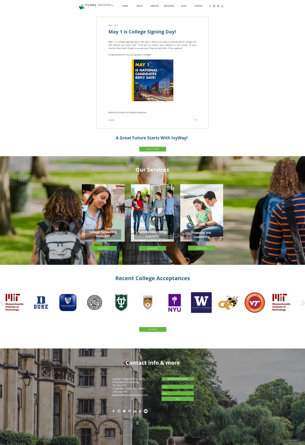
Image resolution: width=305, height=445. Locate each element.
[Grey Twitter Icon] (218, 6)
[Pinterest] (130, 411)
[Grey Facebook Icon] (210, 6)
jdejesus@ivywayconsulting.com (130, 395)
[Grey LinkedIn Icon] (222, 6)
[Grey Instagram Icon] (214, 6)
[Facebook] (113, 411)
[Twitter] (124, 411)
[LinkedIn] (135, 411)
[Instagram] (119, 411)
